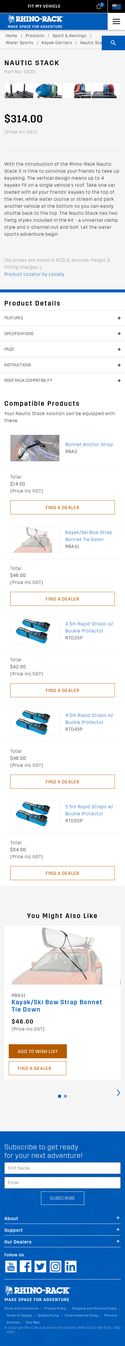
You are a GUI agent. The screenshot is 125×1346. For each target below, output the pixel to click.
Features (13, 317)
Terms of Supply (19, 1315)
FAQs (9, 349)
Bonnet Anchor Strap (89, 444)
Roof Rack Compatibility (28, 380)
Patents (110, 1315)
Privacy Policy (55, 1308)
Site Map (33, 1322)
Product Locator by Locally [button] (34, 274)
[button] (59, 1096)
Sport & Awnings (70, 35)
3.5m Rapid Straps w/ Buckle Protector (89, 627)
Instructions (17, 364)
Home (11, 35)
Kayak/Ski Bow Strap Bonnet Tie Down (88, 536)
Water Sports (19, 42)
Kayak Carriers (57, 42)
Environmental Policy (82, 1315)
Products (35, 35)
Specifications (18, 333)
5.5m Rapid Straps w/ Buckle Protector (89, 810)
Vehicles (13, 1322)
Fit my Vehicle (44, 6)
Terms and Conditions (21, 1308)
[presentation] (118, 1092)
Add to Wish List (38, 1051)
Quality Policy (48, 1315)
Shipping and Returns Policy (94, 1308)
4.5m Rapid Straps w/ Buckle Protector (89, 718)
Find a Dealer (62, 507)
